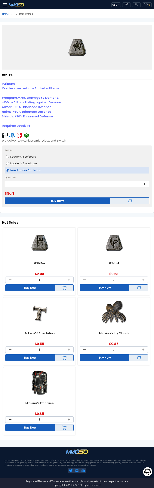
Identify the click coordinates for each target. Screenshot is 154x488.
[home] (16, 5)
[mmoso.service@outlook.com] (77, 473)
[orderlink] (126, 4)
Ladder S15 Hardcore (23, 163)
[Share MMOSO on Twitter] (71, 473)
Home (5, 14)
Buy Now (30, 288)
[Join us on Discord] (83, 473)
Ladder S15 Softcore (23, 157)
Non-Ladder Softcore (25, 170)
